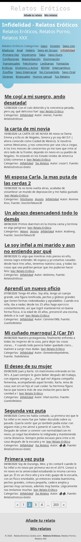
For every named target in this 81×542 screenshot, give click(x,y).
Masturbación (31, 59)
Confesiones (11, 59)
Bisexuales (23, 76)
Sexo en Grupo (48, 50)
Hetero (30, 50)
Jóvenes (8, 76)
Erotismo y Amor (26, 68)
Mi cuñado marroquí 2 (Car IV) (39, 333)
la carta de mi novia (27, 128)
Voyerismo (29, 55)
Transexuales (11, 63)
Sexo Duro (55, 55)
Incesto (55, 46)
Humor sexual (42, 76)
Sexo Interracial (26, 72)
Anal (20, 50)
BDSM (45, 68)
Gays (44, 46)
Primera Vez (11, 55)
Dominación (51, 59)
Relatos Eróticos (40, 8)
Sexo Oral (68, 72)
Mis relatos (50, 15)
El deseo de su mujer (28, 366)
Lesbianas (47, 63)
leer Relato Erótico (52, 111)
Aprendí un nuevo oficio (32, 288)
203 (56, 505)
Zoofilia (8, 72)
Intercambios (61, 68)
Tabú (42, 55)
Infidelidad (67, 50)
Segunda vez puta (25, 411)
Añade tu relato (33, 15)
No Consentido (49, 72)
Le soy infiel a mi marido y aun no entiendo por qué (39, 248)
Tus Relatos (62, 76)
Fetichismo (30, 63)
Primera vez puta (24, 459)
